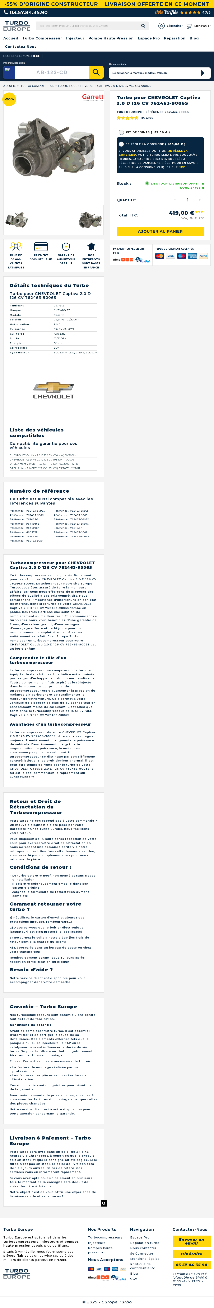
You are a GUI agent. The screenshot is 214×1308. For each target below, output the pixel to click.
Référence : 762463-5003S (71, 405)
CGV (133, 1164)
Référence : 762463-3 (24, 422)
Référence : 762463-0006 (27, 401)
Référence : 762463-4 (68, 413)
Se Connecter (141, 1139)
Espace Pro (149, 38)
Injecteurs (97, 1128)
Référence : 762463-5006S (27, 396)
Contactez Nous (21, 47)
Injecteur (75, 38)
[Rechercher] (96, 72)
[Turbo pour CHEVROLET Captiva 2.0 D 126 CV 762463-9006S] (17, 106)
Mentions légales (145, 1144)
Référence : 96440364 (24, 413)
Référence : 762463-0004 (27, 426)
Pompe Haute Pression (111, 38)
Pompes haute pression (100, 1136)
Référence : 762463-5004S (71, 409)
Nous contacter (143, 1134)
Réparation (175, 38)
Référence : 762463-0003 (70, 401)
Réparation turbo (144, 1128)
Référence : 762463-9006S (71, 422)
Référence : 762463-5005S (71, 396)
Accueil (10, 38)
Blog (194, 38)
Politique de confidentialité (142, 1152)
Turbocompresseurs (105, 1123)
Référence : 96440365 (24, 409)
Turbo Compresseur (42, 38)
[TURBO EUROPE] (16, 25)
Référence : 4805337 (23, 418)
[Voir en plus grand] (104, 1089)
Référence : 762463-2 (24, 405)
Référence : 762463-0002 (70, 418)
